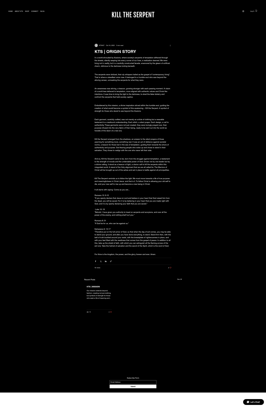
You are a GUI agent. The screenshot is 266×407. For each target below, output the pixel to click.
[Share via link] (111, 261)
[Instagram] (243, 11)
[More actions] (170, 45)
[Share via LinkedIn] (106, 261)
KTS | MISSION (93, 287)
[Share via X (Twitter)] (101, 261)
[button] (256, 11)
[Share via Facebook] (96, 261)
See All (179, 279)
